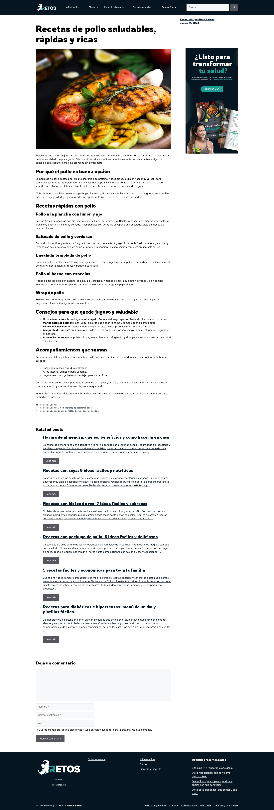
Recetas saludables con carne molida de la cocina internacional (69, 411)
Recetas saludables (143, 7)
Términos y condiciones (226, 805)
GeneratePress (76, 805)
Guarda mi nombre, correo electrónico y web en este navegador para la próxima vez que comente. (95, 729)
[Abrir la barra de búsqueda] (183, 7)
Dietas (92, 7)
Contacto (174, 805)
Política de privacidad (156, 805)
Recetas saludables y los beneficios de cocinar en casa (65, 407)
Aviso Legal (205, 805)
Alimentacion (72, 7)
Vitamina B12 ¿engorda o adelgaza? (212, 768)
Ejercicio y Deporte (114, 7)
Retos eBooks (169, 7)
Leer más (51, 460)
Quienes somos (96, 759)
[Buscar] (234, 7)
